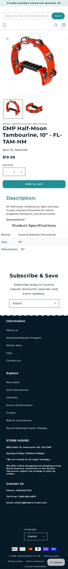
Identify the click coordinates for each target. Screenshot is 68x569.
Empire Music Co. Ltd (29, 556)
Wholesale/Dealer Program (23, 337)
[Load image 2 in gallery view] (33, 109)
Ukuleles (12, 397)
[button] (4, 25)
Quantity (8, 164)
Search (58, 16)
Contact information (36, 566)
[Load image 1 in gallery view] (13, 109)
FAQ (9, 353)
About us (12, 330)
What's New (14, 345)
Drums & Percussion (19, 405)
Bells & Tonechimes (19, 420)
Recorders (13, 382)
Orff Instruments (17, 389)
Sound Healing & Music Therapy (26, 428)
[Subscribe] (55, 303)
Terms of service (34, 561)
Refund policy (51, 556)
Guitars (11, 412)
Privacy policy (15, 561)
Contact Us (13, 360)
